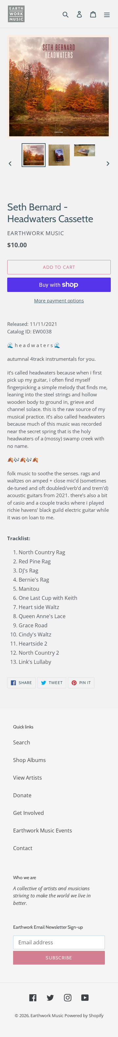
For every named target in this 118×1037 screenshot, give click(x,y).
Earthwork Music (46, 1015)
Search (21, 742)
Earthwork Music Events (42, 830)
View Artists (27, 777)
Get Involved (28, 812)
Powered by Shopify (84, 1015)
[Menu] (107, 14)
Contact (22, 848)
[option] (33, 155)
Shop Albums (29, 760)
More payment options (59, 300)
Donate (22, 795)
